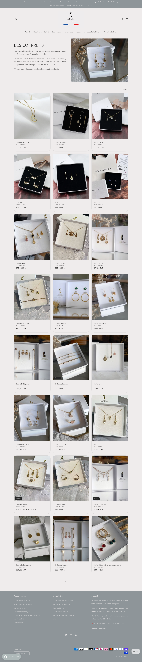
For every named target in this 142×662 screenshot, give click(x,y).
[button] (16, 19)
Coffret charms (21, 263)
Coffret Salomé (60, 505)
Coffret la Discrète (100, 324)
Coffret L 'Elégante (22, 384)
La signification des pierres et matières (27, 615)
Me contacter (18, 623)
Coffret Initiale (60, 263)
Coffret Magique (60, 142)
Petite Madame (124, 656)
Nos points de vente (20, 608)
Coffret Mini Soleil (22, 324)
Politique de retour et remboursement (65, 615)
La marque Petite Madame (22, 601)
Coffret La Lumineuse (23, 565)
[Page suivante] (76, 581)
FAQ (54, 619)
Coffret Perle (98, 444)
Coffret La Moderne (61, 565)
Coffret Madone (21, 505)
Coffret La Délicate (100, 505)
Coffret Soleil (98, 263)
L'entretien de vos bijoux (22, 612)
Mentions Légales (58, 608)
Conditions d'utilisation (60, 612)
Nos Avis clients (19, 619)
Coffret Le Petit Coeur (23, 142)
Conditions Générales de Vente (63, 601)
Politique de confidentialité (62, 604)
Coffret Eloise (20, 203)
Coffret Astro (98, 384)
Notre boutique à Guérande (23, 604)
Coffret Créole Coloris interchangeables (107, 565)
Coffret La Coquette (23, 444)
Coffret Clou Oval (60, 324)
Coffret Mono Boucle (62, 203)
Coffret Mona (98, 203)
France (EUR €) (20, 653)
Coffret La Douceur (61, 384)
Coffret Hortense (60, 444)
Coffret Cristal (98, 142)
